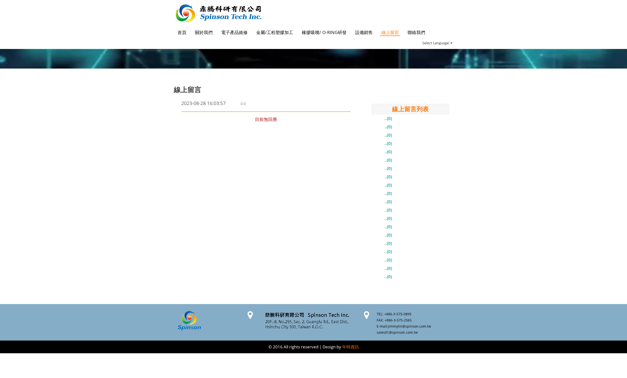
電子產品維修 (234, 32)
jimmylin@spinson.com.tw (409, 326)
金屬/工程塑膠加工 (274, 32)
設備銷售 (364, 32)
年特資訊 (350, 347)
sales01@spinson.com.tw (397, 332)
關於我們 (204, 32)
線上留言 (390, 32)
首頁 (182, 32)
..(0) (388, 118)
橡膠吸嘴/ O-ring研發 (324, 32)
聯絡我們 (416, 32)
